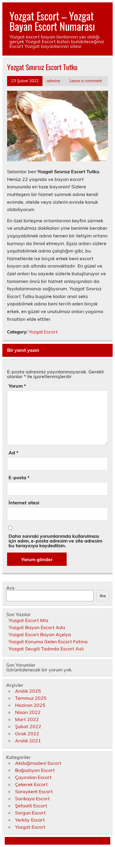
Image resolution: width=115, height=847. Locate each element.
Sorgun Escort (30, 813)
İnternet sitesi (24, 502)
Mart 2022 (27, 719)
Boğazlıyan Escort (35, 770)
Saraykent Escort (34, 791)
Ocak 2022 (27, 733)
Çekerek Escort (31, 784)
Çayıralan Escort (33, 777)
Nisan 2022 (28, 712)
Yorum (17, 385)
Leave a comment (85, 80)
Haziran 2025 (30, 705)
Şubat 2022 (28, 726)
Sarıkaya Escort (32, 798)
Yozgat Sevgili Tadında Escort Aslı (46, 649)
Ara (10, 588)
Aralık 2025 (28, 691)
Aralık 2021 (28, 741)
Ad (13, 452)
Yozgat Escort (43, 332)
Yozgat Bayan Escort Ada (37, 627)
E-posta (19, 477)
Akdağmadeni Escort (38, 763)
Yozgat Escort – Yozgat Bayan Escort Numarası (52, 21)
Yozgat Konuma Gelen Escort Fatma (48, 641)
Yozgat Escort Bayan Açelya (40, 634)
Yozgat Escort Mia (28, 620)
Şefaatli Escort (31, 806)
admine (53, 80)
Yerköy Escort (30, 820)
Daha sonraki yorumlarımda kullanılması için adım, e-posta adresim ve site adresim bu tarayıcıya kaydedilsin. (55, 541)
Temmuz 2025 (31, 698)
